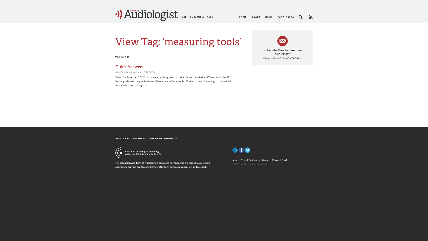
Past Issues (286, 17)
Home (243, 17)
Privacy (275, 160)
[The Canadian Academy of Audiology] (138, 152)
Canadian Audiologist (146, 15)
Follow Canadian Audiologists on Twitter (247, 150)
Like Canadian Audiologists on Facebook (241, 150)
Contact (266, 160)
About (256, 17)
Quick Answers (129, 66)
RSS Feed (311, 17)
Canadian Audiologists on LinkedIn (235, 150)
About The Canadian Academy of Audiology (147, 138)
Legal (284, 160)
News (269, 17)
